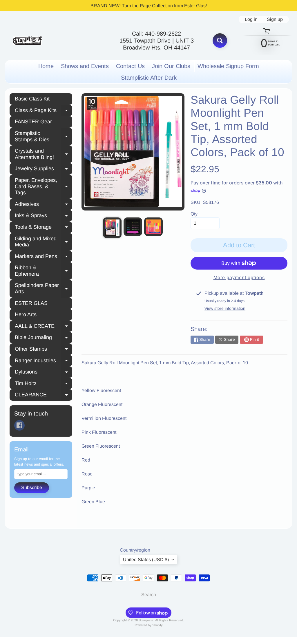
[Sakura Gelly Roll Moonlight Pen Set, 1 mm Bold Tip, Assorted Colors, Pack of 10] (112, 227)
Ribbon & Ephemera (43, 271)
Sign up (275, 19)
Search (148, 594)
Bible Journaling (43, 338)
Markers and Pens (43, 257)
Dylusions (43, 372)
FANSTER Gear (33, 122)
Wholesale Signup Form (228, 66)
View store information (224, 308)
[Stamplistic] (27, 40)
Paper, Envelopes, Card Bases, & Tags (43, 186)
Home (46, 66)
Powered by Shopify (149, 625)
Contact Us (130, 66)
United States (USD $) (146, 559)
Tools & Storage (43, 228)
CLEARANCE (43, 395)
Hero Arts (26, 314)
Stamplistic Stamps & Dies (43, 136)
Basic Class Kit (32, 99)
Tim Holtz (43, 384)
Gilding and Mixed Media (43, 242)
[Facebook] (19, 425)
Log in (251, 19)
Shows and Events (85, 66)
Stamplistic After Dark (149, 77)
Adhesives (43, 205)
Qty (194, 213)
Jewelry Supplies (43, 169)
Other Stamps (43, 350)
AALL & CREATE (43, 327)
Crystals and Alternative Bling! (43, 154)
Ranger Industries (43, 361)
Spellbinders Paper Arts (43, 288)
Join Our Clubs (171, 66)
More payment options (239, 277)
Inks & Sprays (43, 216)
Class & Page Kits (43, 111)
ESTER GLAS (31, 303)
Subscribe (31, 487)
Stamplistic (146, 620)
